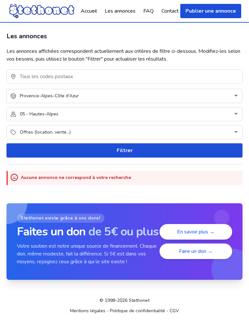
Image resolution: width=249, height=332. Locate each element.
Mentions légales (87, 311)
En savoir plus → (196, 231)
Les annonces (120, 11)
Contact (170, 11)
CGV (174, 311)
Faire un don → (196, 251)
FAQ (148, 11)
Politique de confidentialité (137, 311)
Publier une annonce (210, 11)
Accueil (89, 11)
